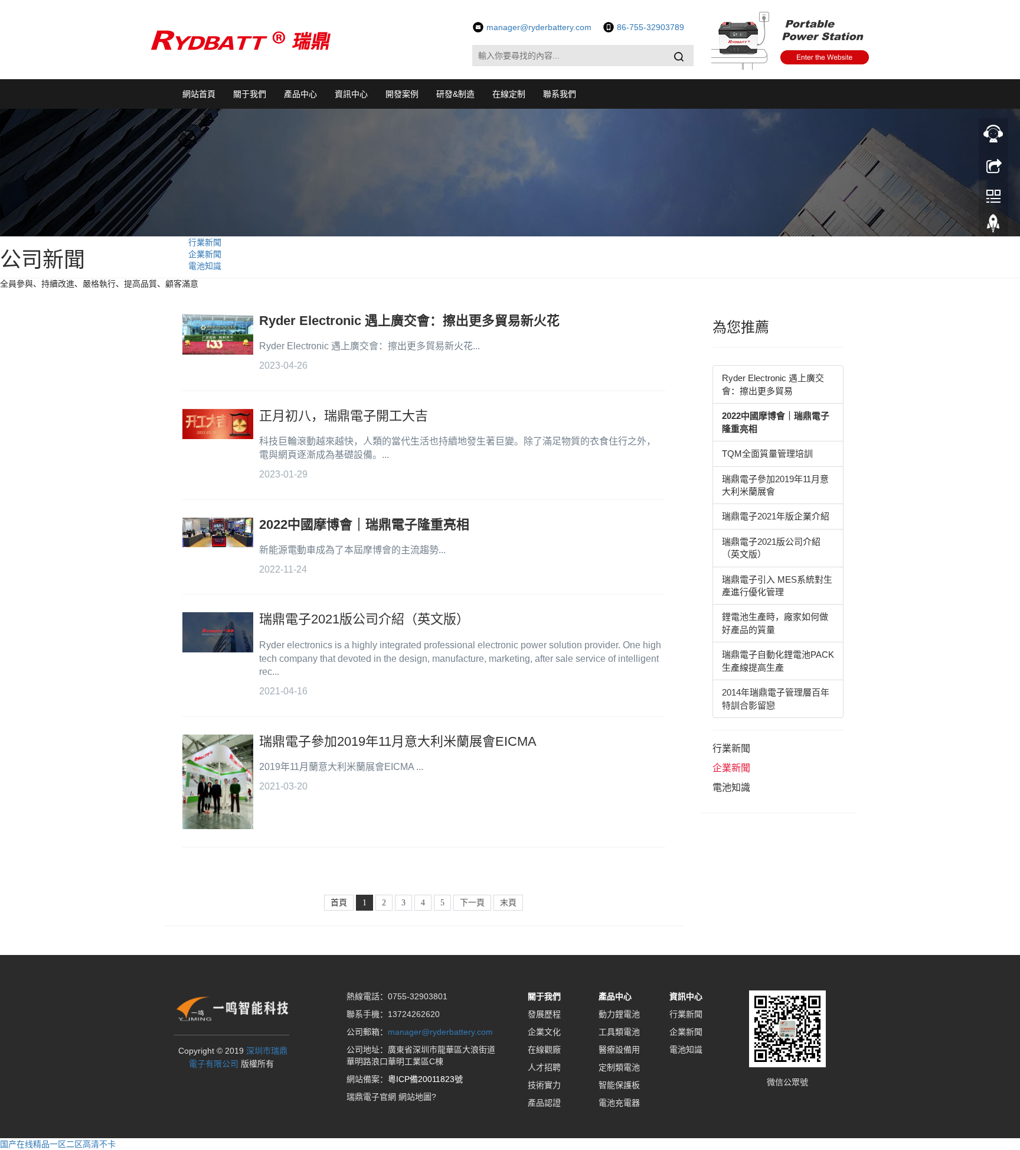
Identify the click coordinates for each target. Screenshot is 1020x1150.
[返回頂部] (993, 226)
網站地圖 (414, 1097)
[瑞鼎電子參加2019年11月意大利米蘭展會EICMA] (217, 782)
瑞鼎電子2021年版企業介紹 (775, 516)
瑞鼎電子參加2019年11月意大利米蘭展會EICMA (398, 741)
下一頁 (472, 902)
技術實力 (544, 1085)
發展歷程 (544, 1014)
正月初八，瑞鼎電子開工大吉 (343, 415)
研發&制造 (455, 94)
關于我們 (249, 94)
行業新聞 (204, 242)
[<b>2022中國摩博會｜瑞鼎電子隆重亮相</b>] (217, 532)
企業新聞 (204, 254)
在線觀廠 (544, 1049)
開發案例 (402, 94)
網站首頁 (198, 94)
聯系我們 (559, 94)
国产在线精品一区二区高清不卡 (58, 1144)
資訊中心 (351, 94)
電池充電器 (619, 1102)
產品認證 (544, 1102)
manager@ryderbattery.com (440, 1032)
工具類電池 (619, 1032)
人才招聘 (544, 1067)
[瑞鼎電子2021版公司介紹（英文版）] (217, 632)
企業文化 (544, 1032)
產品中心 (300, 94)
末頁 (508, 902)
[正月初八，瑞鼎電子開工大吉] (217, 424)
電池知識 (204, 266)
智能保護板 (619, 1085)
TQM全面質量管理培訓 (767, 454)
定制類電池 (619, 1067)
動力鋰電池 (619, 1014)
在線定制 (508, 94)
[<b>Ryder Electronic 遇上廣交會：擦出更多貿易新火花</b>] (217, 334)
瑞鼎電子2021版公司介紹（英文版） (364, 619)
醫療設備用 (619, 1049)
